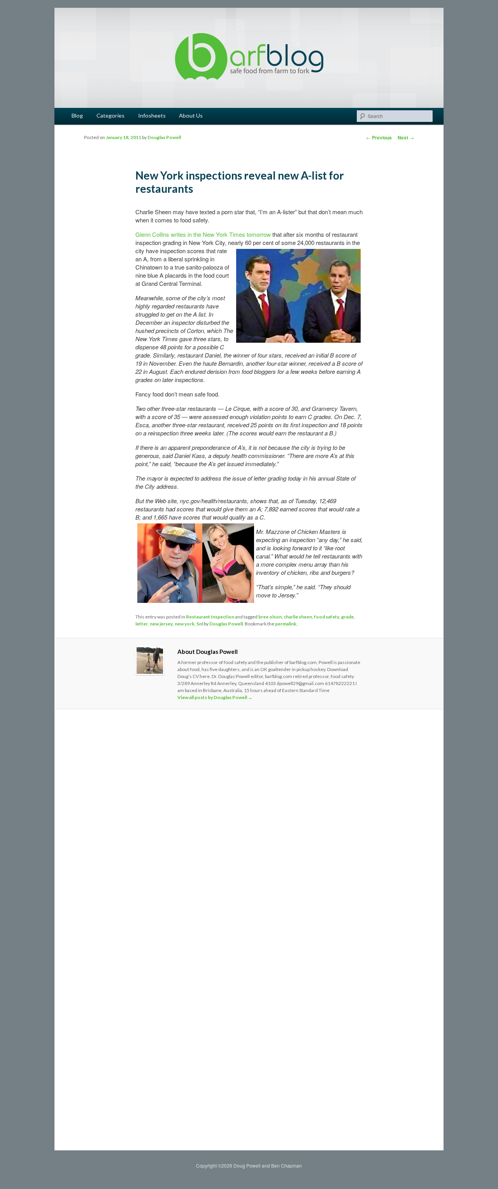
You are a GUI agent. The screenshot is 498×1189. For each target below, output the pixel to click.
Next (406, 137)
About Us (191, 115)
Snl (199, 624)
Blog (77, 115)
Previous (379, 137)
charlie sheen (298, 617)
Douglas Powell (164, 137)
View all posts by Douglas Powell (215, 697)
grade (347, 617)
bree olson (270, 617)
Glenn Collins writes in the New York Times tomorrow (203, 234)
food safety (326, 617)
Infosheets (152, 115)
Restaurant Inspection (210, 617)
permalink (285, 624)
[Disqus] (249, 824)
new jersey (161, 624)
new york (185, 624)
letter (141, 624)
